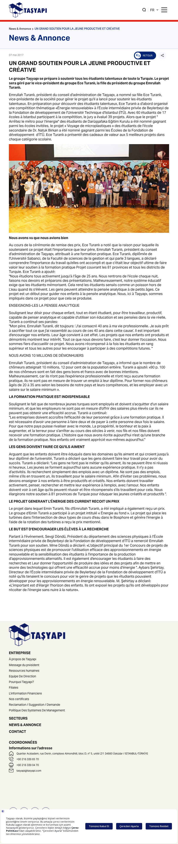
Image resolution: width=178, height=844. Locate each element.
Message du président (24, 665)
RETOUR (147, 55)
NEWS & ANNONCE (25, 725)
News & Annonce (20, 29)
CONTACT (17, 731)
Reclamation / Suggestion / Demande (34, 705)
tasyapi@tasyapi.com (28, 770)
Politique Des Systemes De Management (37, 710)
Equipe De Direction (22, 676)
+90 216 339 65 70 (27, 759)
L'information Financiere (25, 693)
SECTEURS (18, 718)
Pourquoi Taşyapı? (21, 682)
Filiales (13, 687)
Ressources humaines (24, 671)
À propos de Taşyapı (22, 659)
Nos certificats (19, 699)
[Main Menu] (164, 10)
